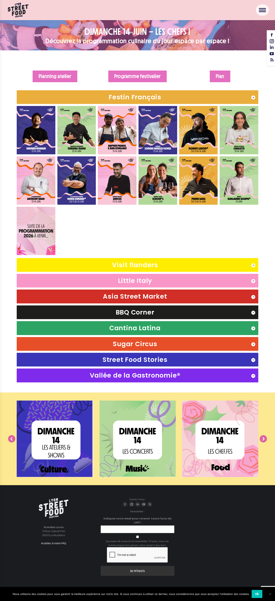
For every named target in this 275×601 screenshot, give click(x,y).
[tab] (137, 97)
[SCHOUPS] (158, 180)
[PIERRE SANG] (198, 180)
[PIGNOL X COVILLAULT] (117, 130)
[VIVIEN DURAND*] (76, 180)
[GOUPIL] (239, 180)
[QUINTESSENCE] (36, 180)
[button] (11, 438)
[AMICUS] (117, 180)
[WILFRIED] (36, 130)
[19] (76, 130)
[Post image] (55, 439)
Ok (257, 594)
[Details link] (55, 461)
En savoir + (53, 475)
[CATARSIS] (158, 130)
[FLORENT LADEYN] (198, 130)
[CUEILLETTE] (239, 130)
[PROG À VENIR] (36, 231)
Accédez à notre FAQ (53, 543)
